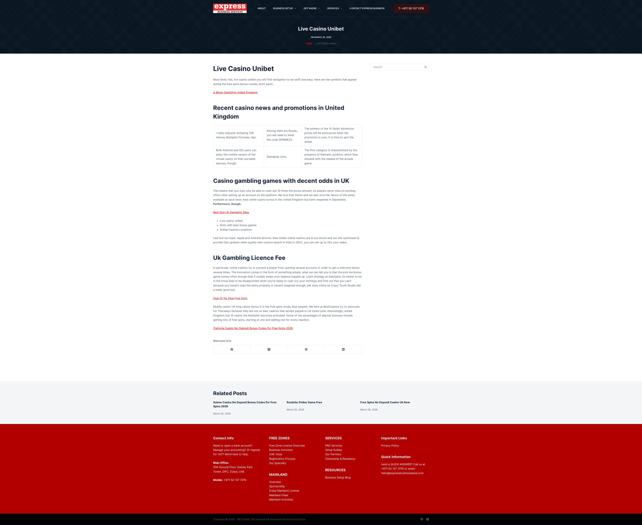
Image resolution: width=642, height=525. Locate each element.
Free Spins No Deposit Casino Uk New (385, 402)
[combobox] (396, 67)
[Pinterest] (306, 349)
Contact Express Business (367, 8)
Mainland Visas (278, 495)
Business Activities (281, 450)
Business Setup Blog (338, 477)
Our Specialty (277, 463)
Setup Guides (333, 450)
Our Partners (333, 454)
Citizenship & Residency (340, 458)
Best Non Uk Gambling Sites (231, 212)
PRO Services (333, 445)
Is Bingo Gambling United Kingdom (235, 92)
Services (333, 8)
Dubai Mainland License (284, 490)
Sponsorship (277, 486)
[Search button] (425, 67)
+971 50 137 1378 (235, 480)
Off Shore (310, 8)
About (261, 8)
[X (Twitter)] (269, 349)
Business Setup (283, 8)
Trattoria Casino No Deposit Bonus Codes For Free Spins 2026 (253, 328)
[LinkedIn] (343, 349)
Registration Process (282, 458)
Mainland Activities (281, 499)
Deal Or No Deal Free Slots (230, 298)
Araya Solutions (296, 519)
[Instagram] (427, 519)
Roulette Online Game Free (304, 402)
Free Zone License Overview (287, 445)
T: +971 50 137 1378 (411, 8)
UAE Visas (275, 454)
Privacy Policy (390, 445)
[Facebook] (231, 349)
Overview (275, 482)
